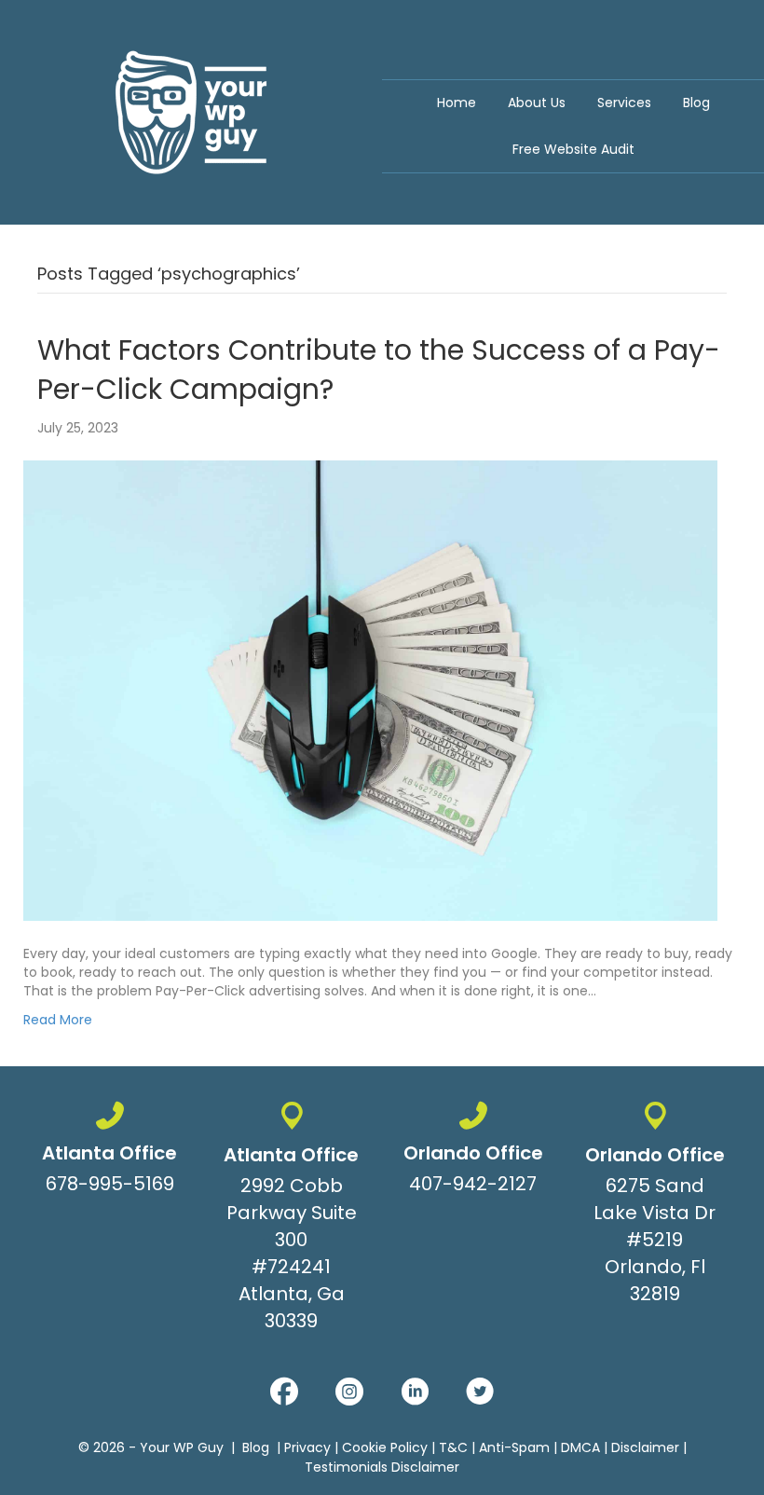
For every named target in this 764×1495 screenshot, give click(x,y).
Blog (696, 102)
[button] (284, 1392)
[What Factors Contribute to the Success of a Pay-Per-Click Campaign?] (370, 689)
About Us (537, 102)
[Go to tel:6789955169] (109, 1152)
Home (456, 102)
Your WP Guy (182, 1447)
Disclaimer (645, 1447)
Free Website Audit (573, 149)
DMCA (580, 1447)
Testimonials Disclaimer (382, 1467)
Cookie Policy (385, 1447)
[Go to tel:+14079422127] (473, 1152)
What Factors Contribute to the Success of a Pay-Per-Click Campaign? (378, 369)
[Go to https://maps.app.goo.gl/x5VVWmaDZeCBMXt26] (291, 1220)
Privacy (307, 1447)
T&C (453, 1447)
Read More (57, 1019)
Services (624, 102)
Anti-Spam (514, 1447)
